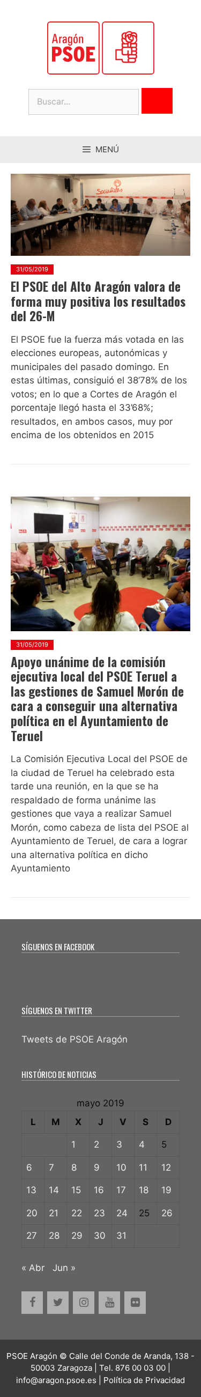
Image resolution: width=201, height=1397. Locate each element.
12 (166, 1167)
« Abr (32, 1267)
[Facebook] (32, 1302)
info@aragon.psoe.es (56, 1380)
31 (121, 1235)
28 (54, 1235)
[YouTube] (109, 1302)
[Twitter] (58, 1302)
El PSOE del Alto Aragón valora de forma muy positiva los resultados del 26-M (98, 301)
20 (32, 1213)
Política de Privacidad (144, 1380)
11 (143, 1167)
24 (122, 1213)
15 (76, 1190)
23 (99, 1213)
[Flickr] (135, 1302)
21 (53, 1213)
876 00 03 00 (140, 1368)
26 (167, 1213)
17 (121, 1190)
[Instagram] (83, 1302)
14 (54, 1190)
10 (121, 1167)
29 (77, 1235)
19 (166, 1190)
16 (99, 1190)
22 (76, 1213)
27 (31, 1235)
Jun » (64, 1267)
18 (143, 1190)
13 (31, 1190)
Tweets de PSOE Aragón (74, 1039)
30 (100, 1235)
